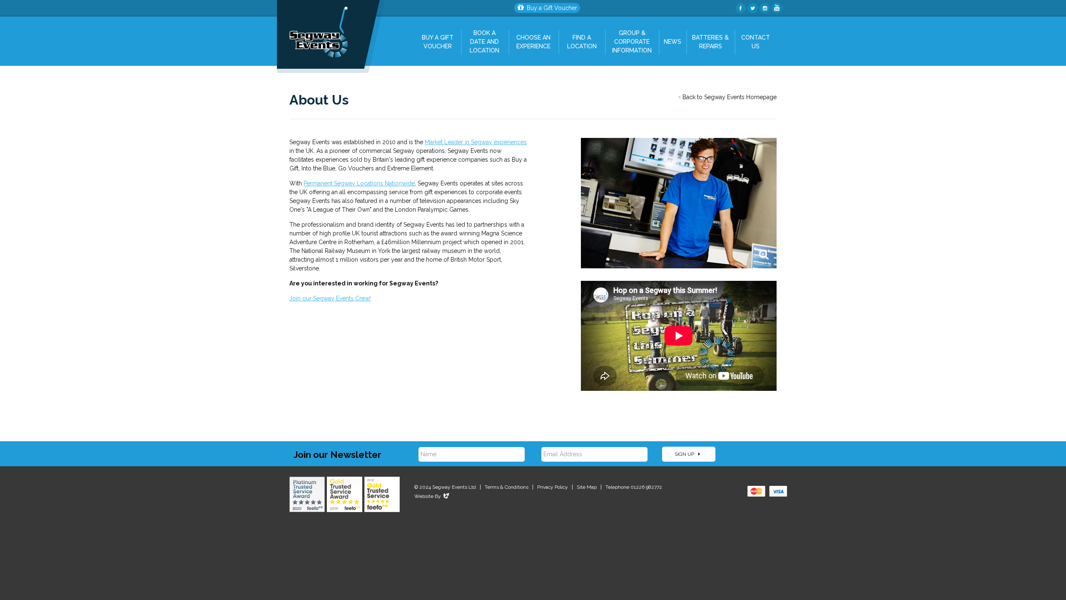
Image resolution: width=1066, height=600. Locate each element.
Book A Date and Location (484, 42)
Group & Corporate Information (632, 42)
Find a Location (582, 42)
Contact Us (755, 42)
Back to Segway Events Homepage (729, 97)
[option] (679, 203)
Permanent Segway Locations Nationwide (359, 183)
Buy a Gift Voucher (552, 8)
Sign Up (685, 454)
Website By (432, 496)
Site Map (587, 487)
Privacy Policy (552, 487)
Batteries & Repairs (710, 42)
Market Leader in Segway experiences (476, 142)
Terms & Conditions (506, 487)
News (672, 41)
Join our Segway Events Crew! (330, 298)
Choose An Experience (533, 42)
